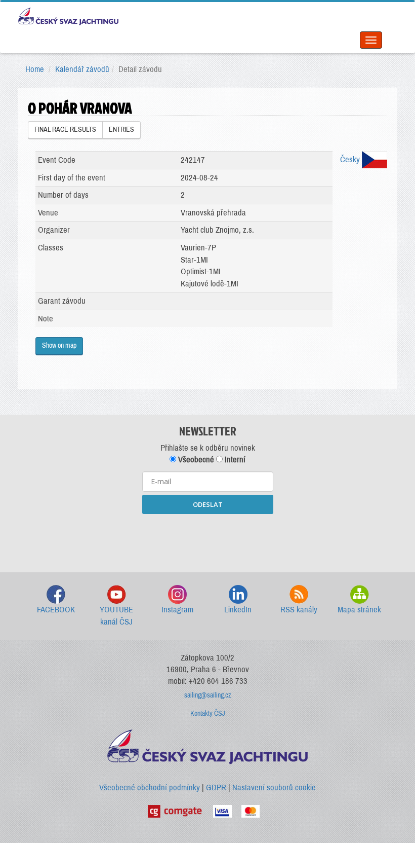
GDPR (216, 787)
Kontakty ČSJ (207, 713)
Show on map (59, 345)
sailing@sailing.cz (207, 695)
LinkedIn (238, 609)
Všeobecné (195, 459)
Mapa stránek (359, 609)
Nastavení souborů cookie (274, 787)
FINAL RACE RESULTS (65, 129)
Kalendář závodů (82, 69)
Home (34, 69)
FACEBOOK (56, 609)
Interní (234, 459)
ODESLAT (208, 504)
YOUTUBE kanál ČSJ (116, 615)
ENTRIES (121, 129)
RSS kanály (298, 609)
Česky (351, 159)
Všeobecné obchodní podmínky (149, 787)
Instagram (177, 609)
